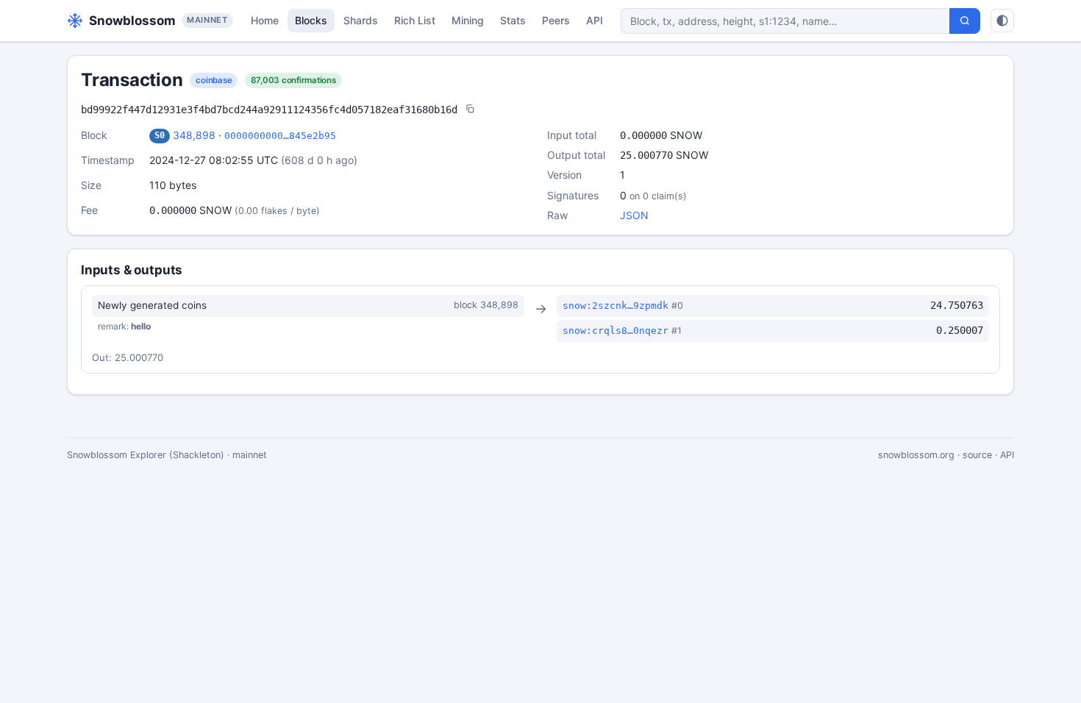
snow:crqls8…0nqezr (615, 330)
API (594, 20)
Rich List (414, 20)
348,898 (194, 135)
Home (265, 20)
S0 (159, 135)
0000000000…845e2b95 (280, 135)
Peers (556, 20)
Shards (360, 20)
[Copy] (470, 110)
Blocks (311, 20)
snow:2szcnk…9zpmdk (615, 305)
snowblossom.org (916, 454)
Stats (513, 20)
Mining (468, 20)
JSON (634, 215)
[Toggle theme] (1002, 20)
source (977, 454)
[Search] (964, 21)
